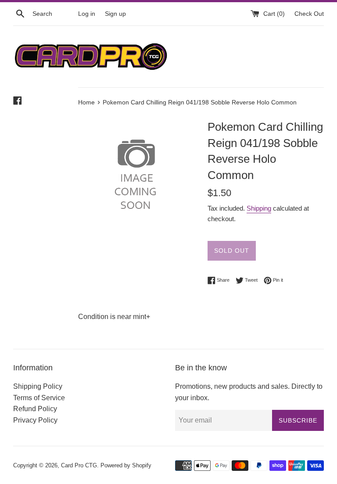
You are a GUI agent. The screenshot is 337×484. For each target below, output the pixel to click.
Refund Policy (35, 408)
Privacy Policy (35, 420)
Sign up (115, 13)
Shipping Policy (37, 386)
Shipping (259, 208)
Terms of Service (39, 398)
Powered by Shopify (125, 465)
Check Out (309, 13)
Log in (86, 13)
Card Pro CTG (79, 465)
